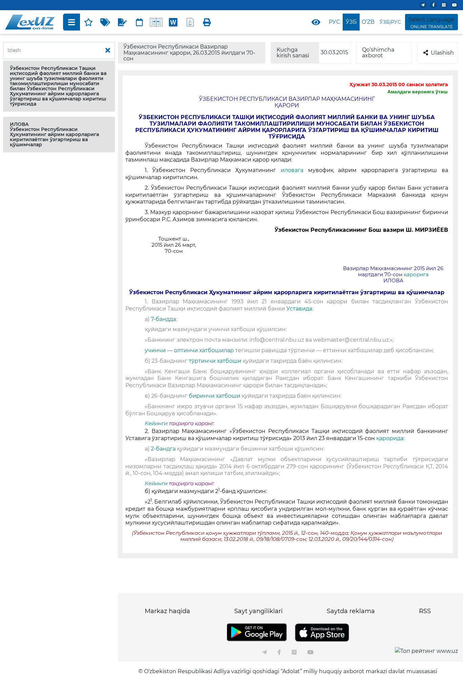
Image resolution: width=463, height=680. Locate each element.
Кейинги (156, 423)
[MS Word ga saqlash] (173, 22)
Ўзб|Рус (390, 22)
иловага (292, 170)
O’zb (368, 22)
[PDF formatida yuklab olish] (190, 22)
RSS (425, 611)
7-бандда (163, 319)
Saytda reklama (351, 611)
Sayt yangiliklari (258, 611)
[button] (59, 86)
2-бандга (163, 449)
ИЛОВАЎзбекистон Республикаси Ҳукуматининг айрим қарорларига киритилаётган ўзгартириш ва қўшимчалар (54, 134)
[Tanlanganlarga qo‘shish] (88, 22)
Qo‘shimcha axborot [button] (378, 52)
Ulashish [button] (442, 53)
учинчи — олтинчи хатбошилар (190, 350)
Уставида (298, 308)
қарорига (416, 274)
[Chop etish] (207, 22)
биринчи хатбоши (214, 396)
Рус (334, 22)
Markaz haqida (167, 611)
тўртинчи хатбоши (216, 361)
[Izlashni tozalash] (108, 50)
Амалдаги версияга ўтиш (417, 91)
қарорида (389, 438)
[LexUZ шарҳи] (122, 22)
